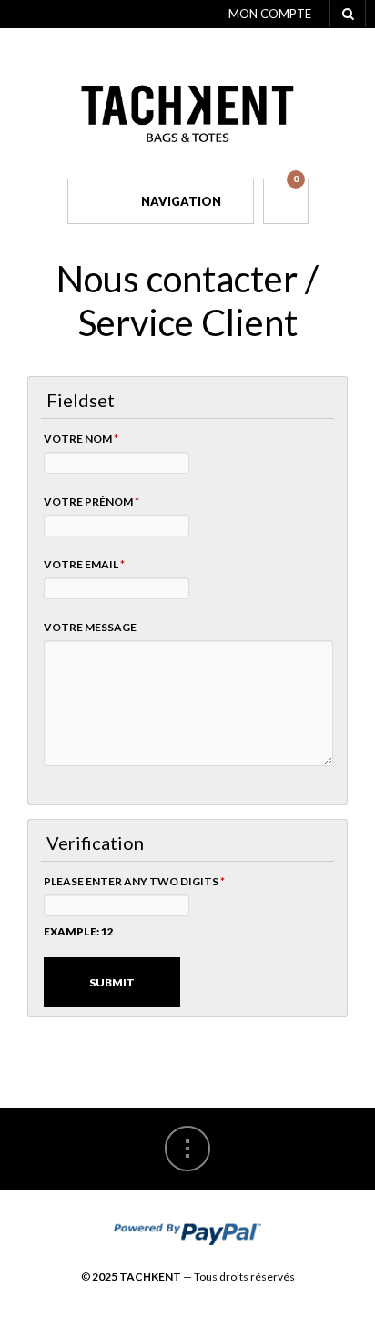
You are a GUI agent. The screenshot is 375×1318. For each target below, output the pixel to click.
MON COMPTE (269, 13)
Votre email (84, 564)
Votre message (90, 627)
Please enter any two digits (134, 881)
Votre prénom (91, 501)
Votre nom (81, 438)
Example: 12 (79, 931)
